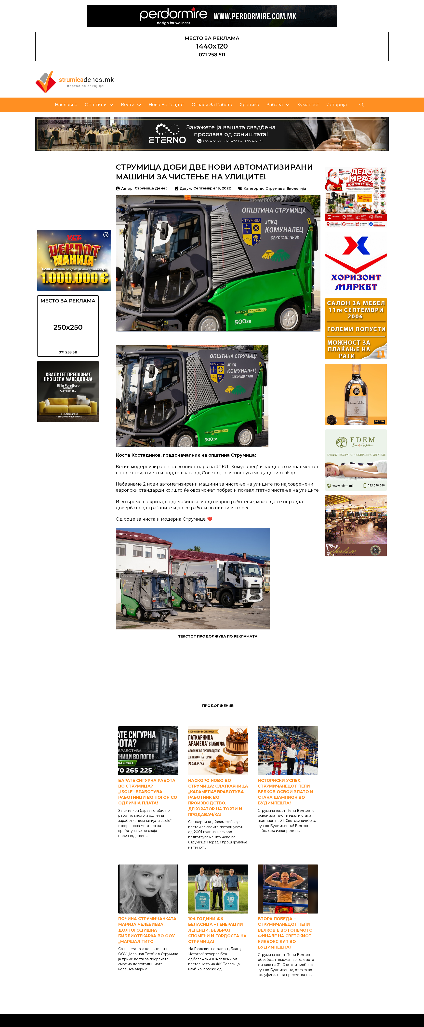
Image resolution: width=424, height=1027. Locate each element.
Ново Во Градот (166, 104)
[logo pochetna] (74, 81)
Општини (96, 104)
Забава (275, 104)
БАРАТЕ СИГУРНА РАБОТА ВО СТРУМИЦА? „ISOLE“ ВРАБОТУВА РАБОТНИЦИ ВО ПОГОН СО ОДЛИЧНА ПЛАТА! (147, 792)
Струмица (275, 189)
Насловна (66, 104)
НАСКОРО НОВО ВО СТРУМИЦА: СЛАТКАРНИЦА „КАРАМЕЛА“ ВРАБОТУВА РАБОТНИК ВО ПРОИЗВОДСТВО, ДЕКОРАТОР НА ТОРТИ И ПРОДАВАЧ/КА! (218, 797)
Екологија (296, 189)
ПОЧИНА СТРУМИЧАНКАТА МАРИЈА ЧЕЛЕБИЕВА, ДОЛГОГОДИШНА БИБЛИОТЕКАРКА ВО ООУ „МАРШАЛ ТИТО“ (147, 930)
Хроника (249, 104)
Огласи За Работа (212, 104)
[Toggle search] (361, 105)
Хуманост (308, 104)
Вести (127, 104)
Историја (336, 104)
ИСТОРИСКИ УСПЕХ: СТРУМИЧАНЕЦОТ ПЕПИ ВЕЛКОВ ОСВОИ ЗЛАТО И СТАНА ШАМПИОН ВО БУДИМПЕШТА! (285, 792)
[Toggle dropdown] (111, 105)
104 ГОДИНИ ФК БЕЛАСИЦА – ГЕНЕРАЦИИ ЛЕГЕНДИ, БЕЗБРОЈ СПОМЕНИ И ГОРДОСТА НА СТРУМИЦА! (217, 930)
